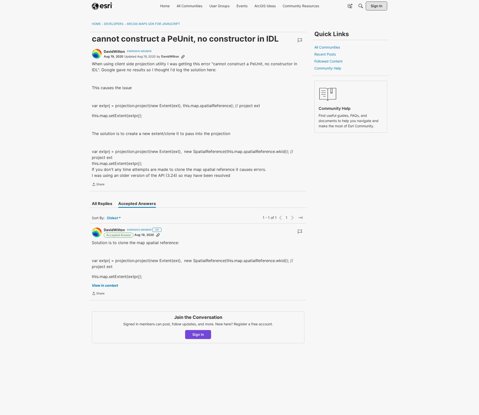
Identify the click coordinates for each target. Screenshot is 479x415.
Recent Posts (325, 54)
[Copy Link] (183, 56)
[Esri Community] (102, 6)
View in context (105, 285)
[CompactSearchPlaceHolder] (360, 5)
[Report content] (299, 40)
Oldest (113, 218)
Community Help (327, 68)
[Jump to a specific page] (300, 218)
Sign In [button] (198, 334)
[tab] (102, 203)
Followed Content (328, 61)
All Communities (327, 47)
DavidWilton (114, 51)
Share (98, 184)
